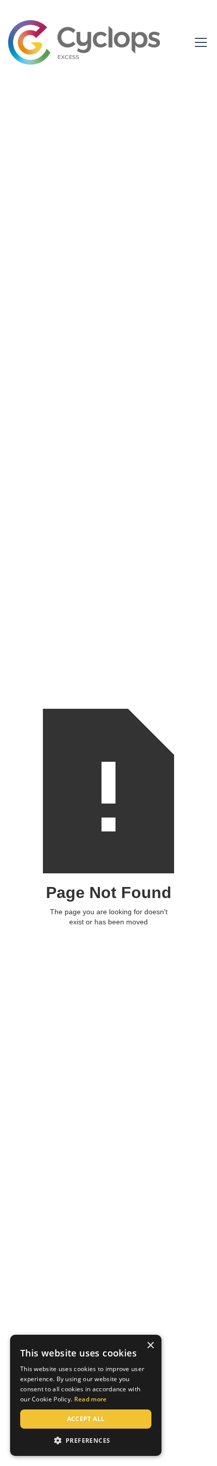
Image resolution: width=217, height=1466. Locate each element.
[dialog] (85, 1395)
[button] (199, 42)
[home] (84, 42)
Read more (90, 1399)
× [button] (150, 1345)
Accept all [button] (86, 1419)
